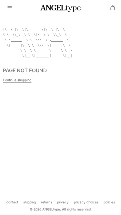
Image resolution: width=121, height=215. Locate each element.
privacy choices (86, 202)
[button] (9, 8)
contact (12, 202)
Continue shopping (17, 80)
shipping (29, 202)
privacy (63, 202)
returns (46, 202)
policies (109, 202)
